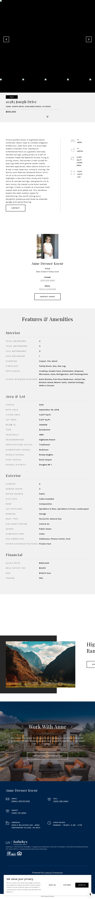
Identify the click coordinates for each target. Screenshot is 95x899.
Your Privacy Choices (47, 896)
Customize (67, 885)
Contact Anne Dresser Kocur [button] (47, 756)
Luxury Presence (53, 872)
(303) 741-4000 (19, 813)
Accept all (82, 885)
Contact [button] (15, 208)
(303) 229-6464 (47, 280)
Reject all (52, 885)
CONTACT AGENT (47, 297)
